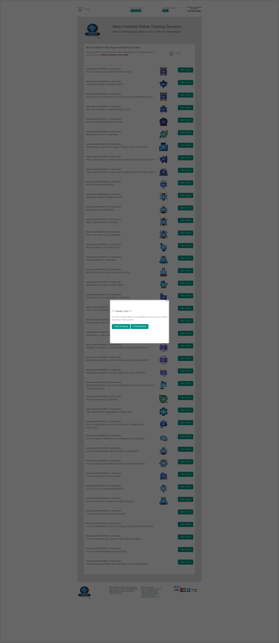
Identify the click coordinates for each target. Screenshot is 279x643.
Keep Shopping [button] (121, 326)
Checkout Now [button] (139, 326)
